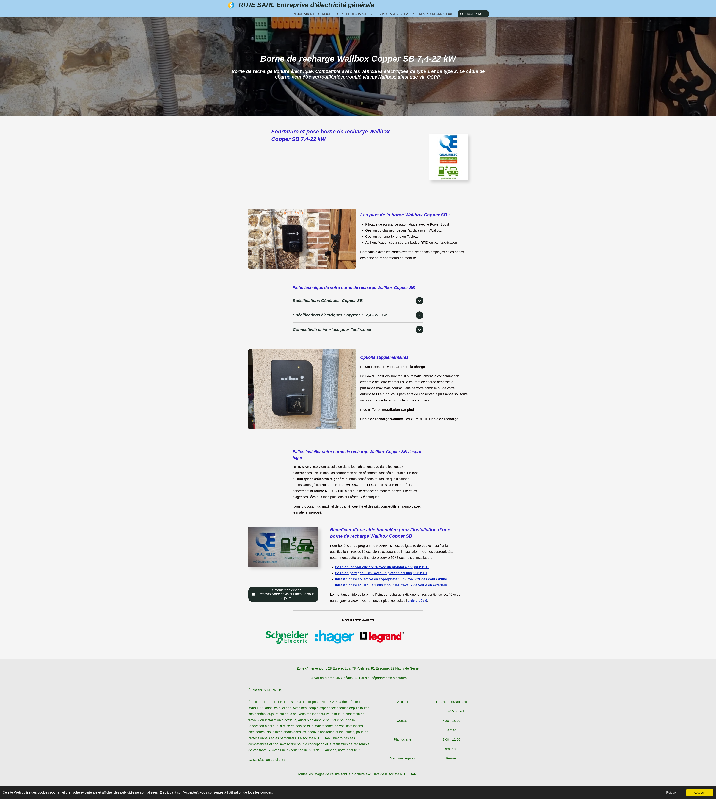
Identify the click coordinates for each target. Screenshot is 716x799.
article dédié (417, 601)
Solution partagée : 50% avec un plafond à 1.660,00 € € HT (381, 573)
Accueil (402, 702)
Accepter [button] (700, 792)
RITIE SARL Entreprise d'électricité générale (306, 4)
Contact (402, 721)
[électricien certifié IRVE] (334, 637)
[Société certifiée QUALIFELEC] (382, 637)
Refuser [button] (671, 792)
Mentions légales (402, 758)
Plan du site (402, 739)
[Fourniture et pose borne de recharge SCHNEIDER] (287, 637)
